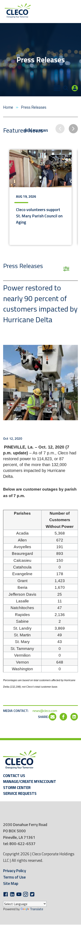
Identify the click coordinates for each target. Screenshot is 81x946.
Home (8, 107)
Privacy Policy (14, 870)
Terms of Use (14, 877)
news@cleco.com (45, 710)
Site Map (10, 883)
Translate (36, 909)
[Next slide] (73, 128)
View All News (36, 130)
